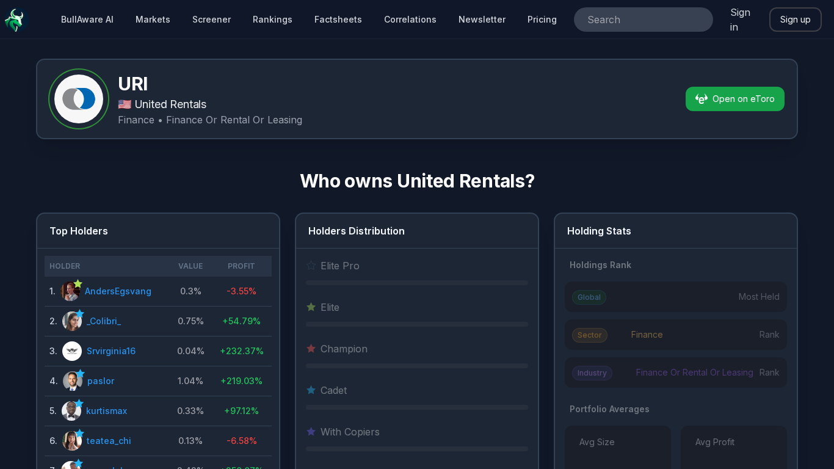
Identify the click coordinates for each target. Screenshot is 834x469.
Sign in (740, 19)
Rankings (272, 19)
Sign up (795, 19)
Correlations (410, 19)
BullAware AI (87, 19)
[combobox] (626, 19)
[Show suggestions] (698, 19)
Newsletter (482, 19)
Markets (153, 19)
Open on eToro (744, 98)
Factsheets (338, 19)
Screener (211, 19)
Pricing (542, 19)
